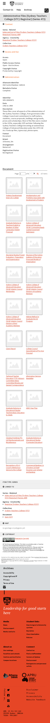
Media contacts (9, 632)
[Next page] (34, 174)
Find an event (31, 660)
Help (19, 9)
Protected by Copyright (22, 538)
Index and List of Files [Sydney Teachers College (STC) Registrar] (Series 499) (24, 496)
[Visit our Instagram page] (4, 586)
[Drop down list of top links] (5, 3)
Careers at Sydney (33, 657)
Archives (28, 9)
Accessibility (8, 573)
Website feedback (36, 700)
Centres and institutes (12, 657)
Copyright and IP (10, 576)
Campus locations (10, 660)
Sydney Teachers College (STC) (17, 510)
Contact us (30, 650)
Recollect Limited (28, 561)
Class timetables (32, 634)
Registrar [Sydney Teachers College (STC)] (22, 504)
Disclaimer (32, 690)
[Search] (37, 173)
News (5, 625)
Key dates (30, 631)
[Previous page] (30, 174)
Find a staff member (33, 654)
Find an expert (8, 628)
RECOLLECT (4, 561)
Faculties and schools (11, 654)
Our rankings (8, 650)
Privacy (6, 579)
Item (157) (9, 517)
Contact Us (8, 9)
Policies (29, 637)
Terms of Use (8, 583)
